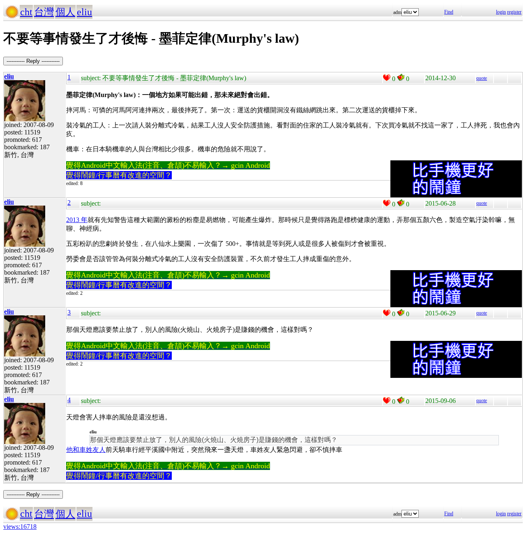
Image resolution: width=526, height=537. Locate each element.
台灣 (44, 12)
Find (448, 12)
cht (26, 12)
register (514, 12)
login (501, 12)
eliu (84, 12)
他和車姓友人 (86, 449)
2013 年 (77, 219)
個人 (65, 12)
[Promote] (386, 77)
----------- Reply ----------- (33, 61)
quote (481, 78)
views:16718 (20, 526)
